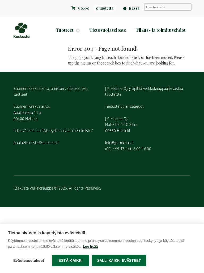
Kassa (134, 8)
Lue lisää (90, 246)
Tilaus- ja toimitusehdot (160, 30)
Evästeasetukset (28, 261)
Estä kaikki (70, 261)
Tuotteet (65, 30)
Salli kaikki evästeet (119, 261)
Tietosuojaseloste (107, 30)
